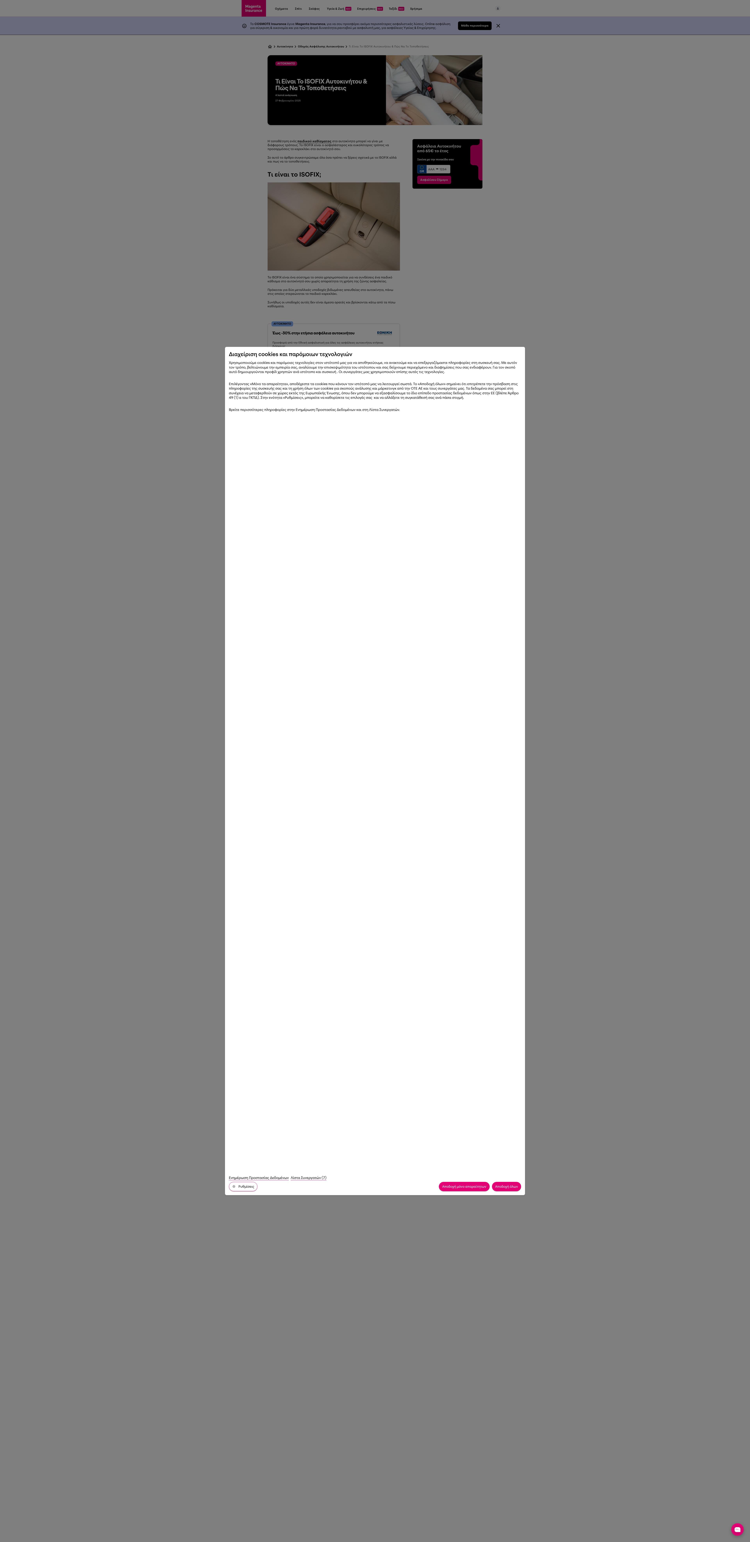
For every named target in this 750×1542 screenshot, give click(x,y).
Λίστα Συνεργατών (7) (309, 1178)
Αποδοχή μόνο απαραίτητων (464, 1186)
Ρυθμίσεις (246, 1186)
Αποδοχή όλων (506, 1186)
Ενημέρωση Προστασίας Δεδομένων (259, 1178)
